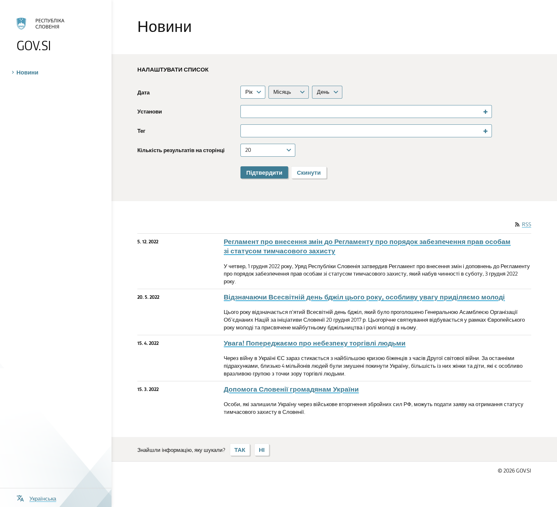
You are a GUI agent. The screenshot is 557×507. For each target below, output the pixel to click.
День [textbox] (323, 92)
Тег (141, 130)
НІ (262, 449)
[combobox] (252, 92)
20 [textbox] (248, 150)
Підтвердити (264, 172)
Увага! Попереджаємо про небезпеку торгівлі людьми (315, 343)
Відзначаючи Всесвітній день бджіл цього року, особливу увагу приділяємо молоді (364, 297)
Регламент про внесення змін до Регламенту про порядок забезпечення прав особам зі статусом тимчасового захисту (367, 246)
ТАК (239, 449)
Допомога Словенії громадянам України (291, 389)
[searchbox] (246, 111)
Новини (27, 72)
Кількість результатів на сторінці (181, 150)
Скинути (309, 172)
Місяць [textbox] (282, 92)
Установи (149, 111)
